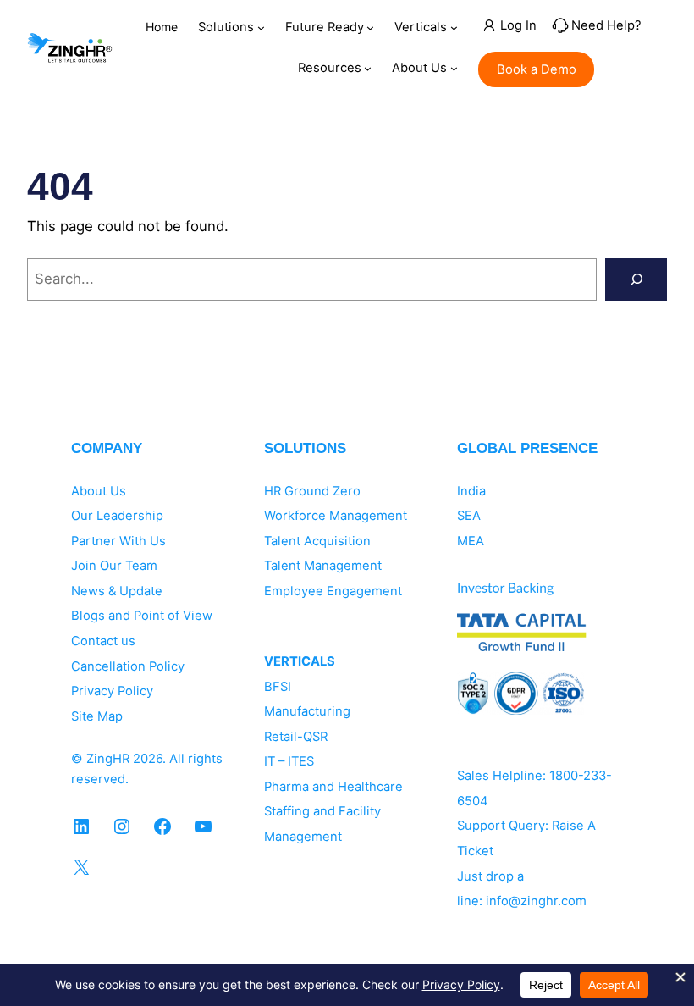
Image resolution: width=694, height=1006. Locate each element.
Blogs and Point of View (141, 615)
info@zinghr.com (536, 901)
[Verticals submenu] (454, 27)
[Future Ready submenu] (370, 27)
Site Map (97, 716)
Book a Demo (536, 69)
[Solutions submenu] (261, 27)
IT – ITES (289, 761)
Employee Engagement (333, 591)
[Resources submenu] (368, 68)
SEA (469, 515)
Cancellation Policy (128, 666)
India (471, 491)
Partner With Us (118, 541)
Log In (518, 25)
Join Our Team (114, 565)
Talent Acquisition (317, 541)
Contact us (103, 641)
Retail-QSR (296, 736)
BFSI (277, 686)
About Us (98, 491)
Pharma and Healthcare (333, 786)
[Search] (636, 279)
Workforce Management (335, 515)
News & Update (116, 591)
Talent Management (323, 565)
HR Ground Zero (312, 491)
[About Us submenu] (454, 68)
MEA (470, 541)
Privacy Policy (112, 691)
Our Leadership (117, 515)
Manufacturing (307, 711)
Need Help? (606, 25)
